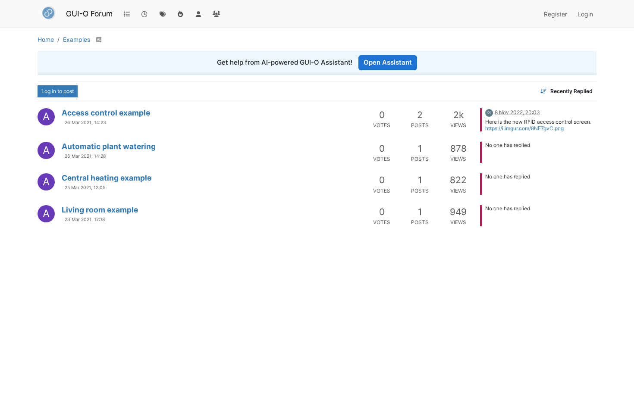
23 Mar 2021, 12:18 (85, 219)
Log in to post (57, 91)
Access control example (106, 112)
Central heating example (106, 177)
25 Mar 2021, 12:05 (85, 187)
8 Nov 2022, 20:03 (517, 112)
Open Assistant (388, 62)
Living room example (100, 209)
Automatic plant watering (109, 146)
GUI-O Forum (89, 13)
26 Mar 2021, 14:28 (85, 156)
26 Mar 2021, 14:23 (85, 122)
